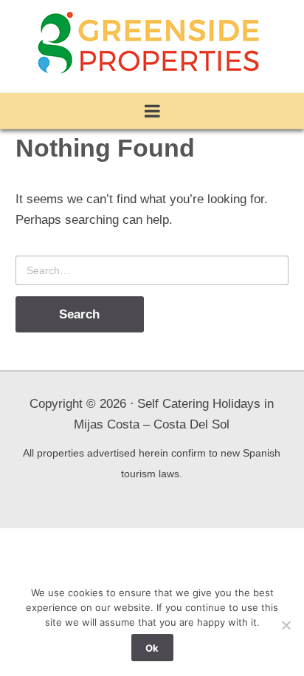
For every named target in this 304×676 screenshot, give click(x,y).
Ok (152, 648)
